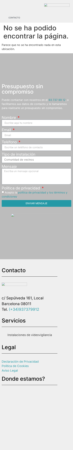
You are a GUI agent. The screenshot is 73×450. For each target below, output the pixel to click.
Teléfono (10, 142)
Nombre (9, 117)
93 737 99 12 (57, 100)
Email (7, 130)
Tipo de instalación (18, 154)
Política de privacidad (21, 188)
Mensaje (9, 166)
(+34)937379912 (24, 309)
